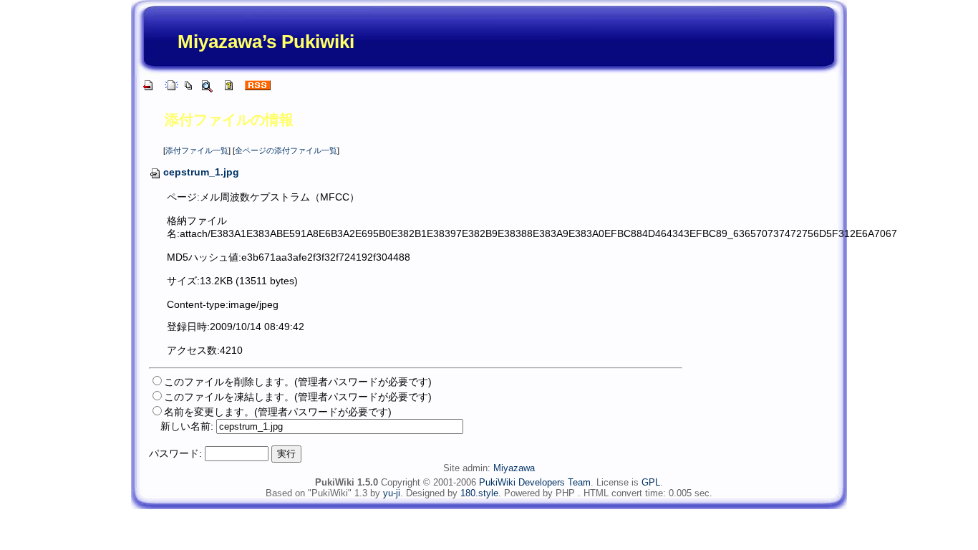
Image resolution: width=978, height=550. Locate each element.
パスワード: (175, 453)
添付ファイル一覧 (196, 150)
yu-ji (391, 493)
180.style (479, 493)
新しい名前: (186, 426)
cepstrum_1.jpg (201, 172)
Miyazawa (514, 468)
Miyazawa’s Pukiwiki (266, 41)
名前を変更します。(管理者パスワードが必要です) (278, 412)
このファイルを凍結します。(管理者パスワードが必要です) (298, 396)
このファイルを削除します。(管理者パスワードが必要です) (298, 381)
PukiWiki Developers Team (535, 482)
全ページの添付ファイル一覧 (286, 150)
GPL (650, 482)
